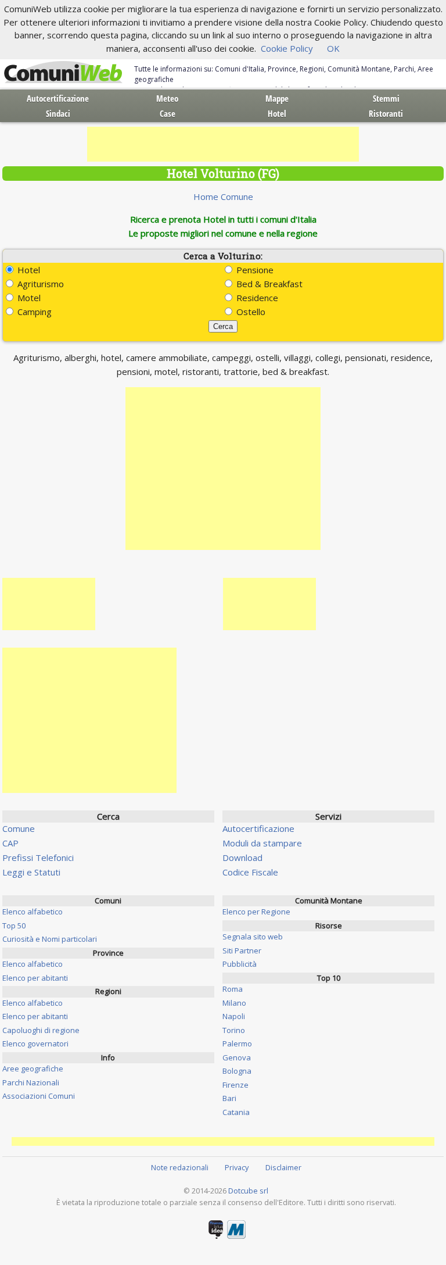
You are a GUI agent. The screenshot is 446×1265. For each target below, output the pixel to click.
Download (242, 857)
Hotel (277, 113)
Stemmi (386, 98)
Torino (233, 1030)
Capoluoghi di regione (41, 1030)
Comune (18, 828)
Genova (236, 1057)
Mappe (277, 98)
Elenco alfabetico (32, 911)
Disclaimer (283, 1167)
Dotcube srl (248, 1190)
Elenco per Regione (256, 911)
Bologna (236, 1071)
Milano (234, 1003)
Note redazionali (179, 1167)
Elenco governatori (35, 1043)
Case (167, 113)
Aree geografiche (32, 1068)
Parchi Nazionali (30, 1082)
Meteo (167, 98)
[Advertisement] (223, 144)
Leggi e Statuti (31, 872)
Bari (229, 1098)
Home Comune (223, 196)
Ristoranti (386, 113)
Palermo (237, 1043)
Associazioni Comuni (38, 1096)
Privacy (237, 1167)
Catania (236, 1112)
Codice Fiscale (250, 872)
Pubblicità (239, 964)
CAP (10, 843)
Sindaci (58, 113)
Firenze (235, 1085)
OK (333, 48)
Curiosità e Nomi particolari (49, 939)
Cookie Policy (287, 48)
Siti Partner (241, 950)
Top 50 (14, 925)
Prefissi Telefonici (38, 857)
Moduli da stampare (262, 843)
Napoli (233, 1016)
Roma (232, 989)
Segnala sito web (252, 936)
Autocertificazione (58, 98)
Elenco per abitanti (35, 978)
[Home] (63, 72)
